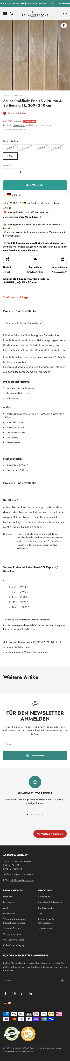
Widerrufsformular (12, 928)
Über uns (7, 896)
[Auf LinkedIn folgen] (30, 993)
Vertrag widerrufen (52, 834)
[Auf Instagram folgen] (14, 993)
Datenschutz (9, 913)
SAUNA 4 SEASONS (13, 95)
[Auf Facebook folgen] (5, 993)
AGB (5, 908)
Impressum (8, 902)
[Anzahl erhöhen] (20, 172)
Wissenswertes (45, 928)
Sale (40, 913)
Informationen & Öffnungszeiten (46, 921)
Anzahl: (6, 165)
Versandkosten (19, 125)
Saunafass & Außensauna (50, 902)
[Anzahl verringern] (7, 172)
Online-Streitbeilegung (14, 945)
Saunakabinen (45, 896)
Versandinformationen (13, 939)
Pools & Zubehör (46, 908)
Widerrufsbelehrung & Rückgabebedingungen (14, 921)
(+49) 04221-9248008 (22, 874)
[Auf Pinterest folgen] (22, 993)
